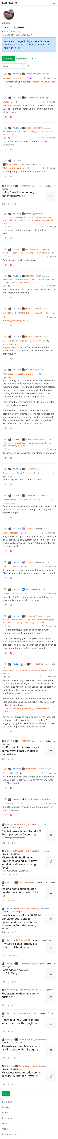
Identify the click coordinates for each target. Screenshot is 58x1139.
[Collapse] (5, 74)
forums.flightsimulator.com (13, 838)
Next (5, 1093)
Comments (21, 58)
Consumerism (9, 803)
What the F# (8, 773)
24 (5, 955)
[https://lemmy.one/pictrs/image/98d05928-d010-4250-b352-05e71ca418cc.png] (51, 1076)
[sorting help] (29, 66)
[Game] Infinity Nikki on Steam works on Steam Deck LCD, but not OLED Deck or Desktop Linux (28, 280)
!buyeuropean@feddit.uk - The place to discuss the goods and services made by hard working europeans (28, 621)
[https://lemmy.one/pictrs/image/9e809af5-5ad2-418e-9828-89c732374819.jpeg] (51, 1050)
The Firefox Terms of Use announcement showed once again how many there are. (27, 444)
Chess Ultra (16, 105)
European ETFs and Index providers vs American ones (26, 313)
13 (5, 874)
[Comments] (51, 196)
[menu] (54, 3)
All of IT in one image (12, 168)
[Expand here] (51, 919)
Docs (4, 1123)
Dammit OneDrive (10, 593)
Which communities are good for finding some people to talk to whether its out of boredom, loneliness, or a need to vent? (28, 220)
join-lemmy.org (9, 1134)
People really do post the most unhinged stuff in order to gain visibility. (27, 132)
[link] (31, 78)
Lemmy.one (9, 2)
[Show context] (27, 78)
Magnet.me (8, 347)
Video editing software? (13, 78)
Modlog (6, 1107)
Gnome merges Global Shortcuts (17, 473)
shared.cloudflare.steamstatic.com (17, 871)
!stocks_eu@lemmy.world (15, 320)
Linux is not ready (10, 533)
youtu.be (5, 928)
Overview (8, 58)
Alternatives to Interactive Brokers (18, 374)
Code (5, 1128)
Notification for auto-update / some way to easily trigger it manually (28, 671)
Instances (7, 1118)
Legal (5, 1112)
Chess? (6, 102)
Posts (33, 58)
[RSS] (33, 66)
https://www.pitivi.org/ (44, 81)
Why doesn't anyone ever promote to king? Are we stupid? (28, 253)
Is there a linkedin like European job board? (22, 341)
